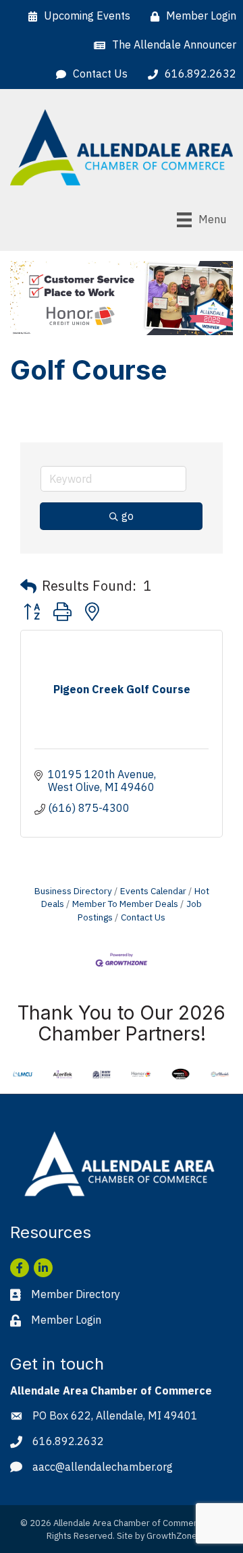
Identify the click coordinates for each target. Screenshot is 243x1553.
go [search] (128, 516)
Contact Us (143, 917)
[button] (28, 586)
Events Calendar (153, 891)
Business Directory (73, 891)
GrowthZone (171, 1536)
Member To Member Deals (125, 904)
